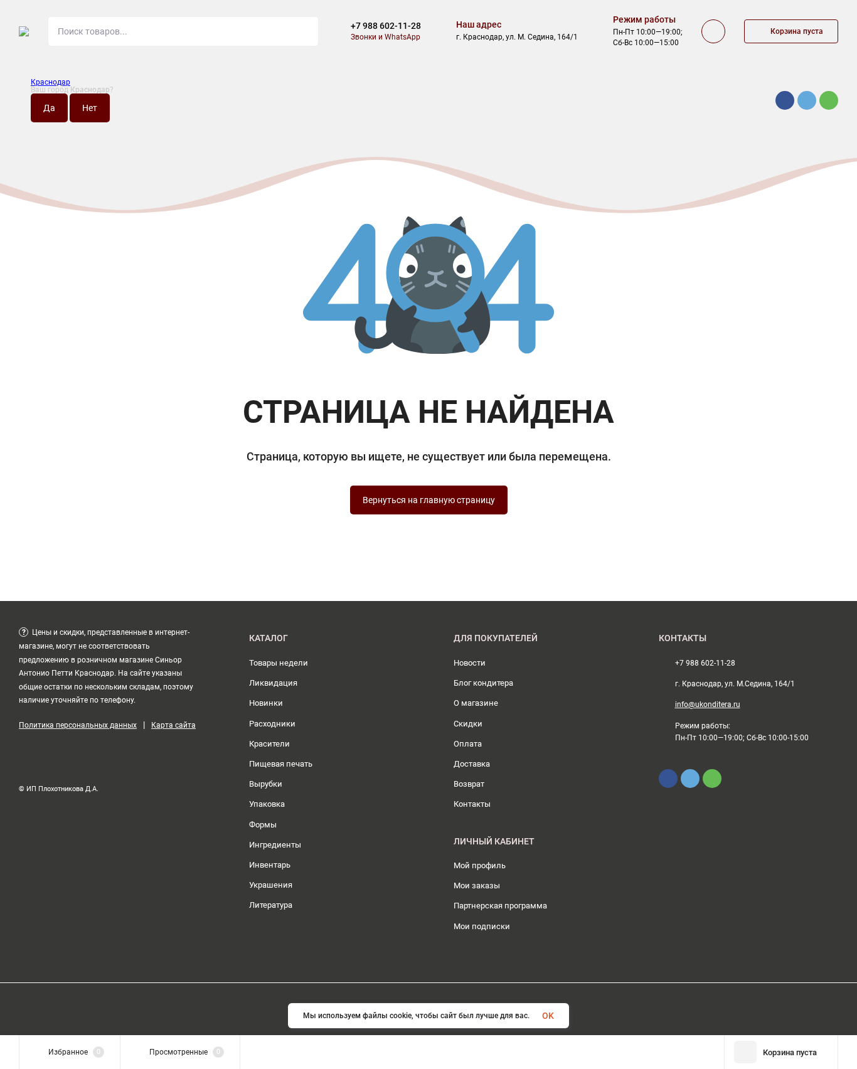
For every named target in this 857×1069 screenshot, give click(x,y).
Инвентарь (269, 865)
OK (548, 1016)
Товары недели (278, 662)
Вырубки (265, 784)
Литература (270, 905)
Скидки (468, 723)
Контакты (472, 804)
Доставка (472, 764)
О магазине (476, 703)
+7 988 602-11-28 (386, 26)
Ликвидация (273, 683)
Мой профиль (480, 865)
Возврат (469, 784)
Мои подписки (482, 926)
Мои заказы (477, 885)
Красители (269, 743)
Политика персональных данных (78, 725)
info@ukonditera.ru (707, 704)
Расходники (272, 723)
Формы (263, 824)
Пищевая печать (280, 764)
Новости (470, 662)
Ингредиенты (275, 844)
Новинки (266, 703)
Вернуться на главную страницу (429, 500)
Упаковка (267, 804)
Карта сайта (173, 725)
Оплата (468, 743)
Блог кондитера (483, 683)
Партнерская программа (500, 905)
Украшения (270, 885)
